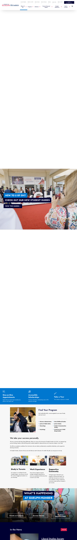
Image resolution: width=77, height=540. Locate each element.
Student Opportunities (60, 516)
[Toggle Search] (72, 6)
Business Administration (45, 421)
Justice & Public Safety (45, 423)
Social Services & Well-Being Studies (59, 430)
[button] (23, 7)
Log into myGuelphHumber (69, 2)
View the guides (12, 206)
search (49, 11)
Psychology (42, 429)
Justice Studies (57, 423)
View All (64, 529)
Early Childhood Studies (60, 421)
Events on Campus (16, 516)
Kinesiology (42, 426)
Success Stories (38, 516)
